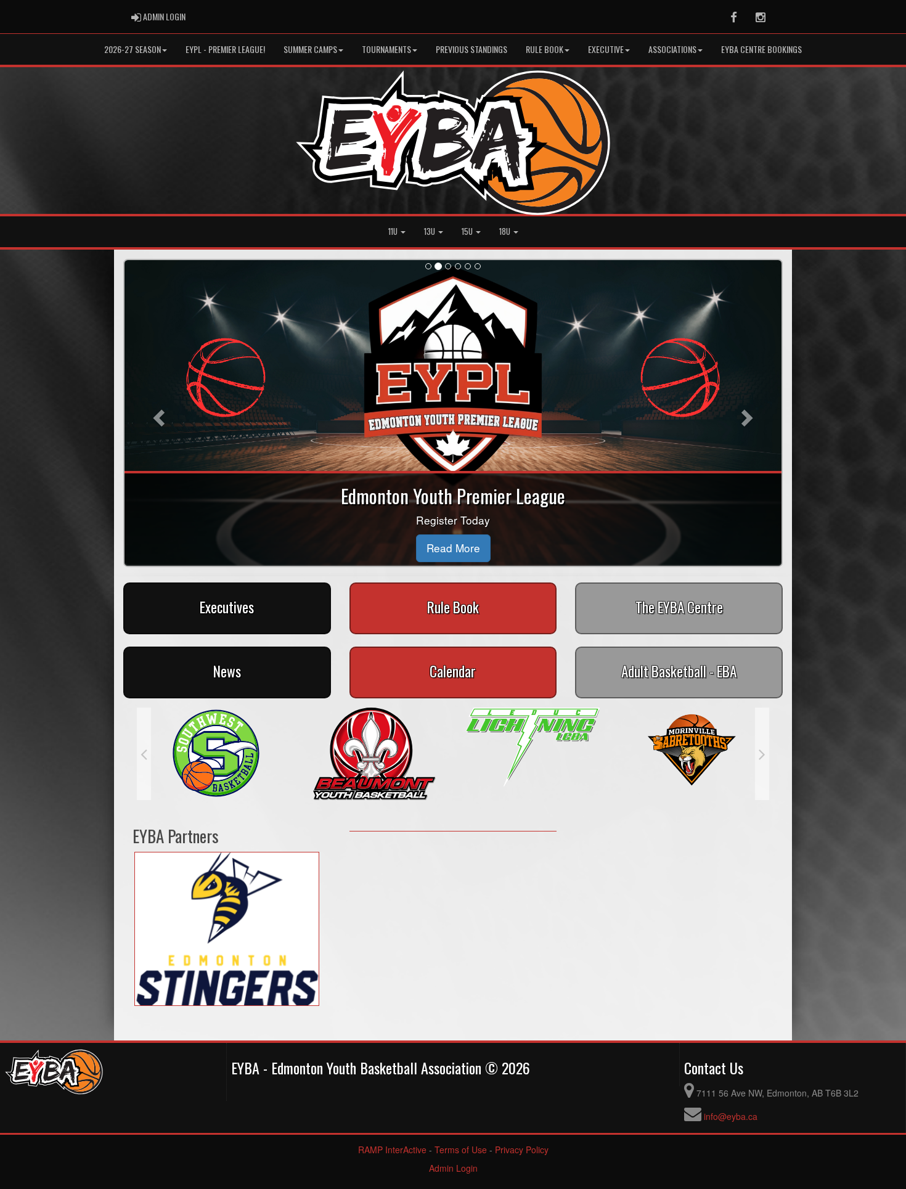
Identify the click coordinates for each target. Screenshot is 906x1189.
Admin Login (453, 1168)
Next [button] (762, 754)
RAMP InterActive (392, 1149)
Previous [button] (144, 754)
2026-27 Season (132, 49)
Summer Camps (310, 49)
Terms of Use (461, 1149)
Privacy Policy (522, 1149)
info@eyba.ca (730, 1116)
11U (393, 231)
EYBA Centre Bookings (761, 49)
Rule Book (544, 49)
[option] (216, 754)
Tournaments (386, 49)
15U (468, 231)
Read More (453, 547)
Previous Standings (471, 49)
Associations (672, 49)
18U (505, 231)
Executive (606, 49)
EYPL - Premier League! (225, 49)
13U (430, 231)
